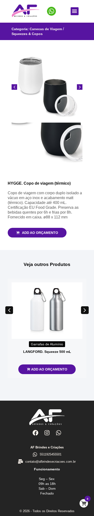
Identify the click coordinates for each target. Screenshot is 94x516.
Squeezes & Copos (27, 34)
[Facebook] (35, 432)
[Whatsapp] (58, 432)
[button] (75, 11)
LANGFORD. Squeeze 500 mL (47, 352)
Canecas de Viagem (46, 29)
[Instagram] (47, 432)
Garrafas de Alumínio (47, 344)
